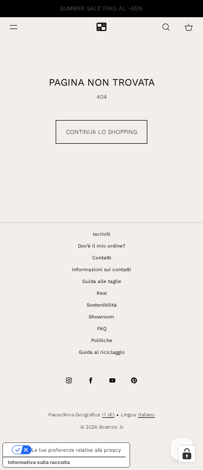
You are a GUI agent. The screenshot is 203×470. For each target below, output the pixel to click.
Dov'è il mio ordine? (101, 246)
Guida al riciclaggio (102, 352)
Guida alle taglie (101, 281)
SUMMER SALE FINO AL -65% (101, 8)
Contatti (101, 257)
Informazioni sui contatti (101, 269)
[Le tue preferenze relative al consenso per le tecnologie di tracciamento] (186, 453)
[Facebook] (91, 380)
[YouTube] (112, 380)
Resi (102, 293)
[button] (166, 26)
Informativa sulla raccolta (39, 462)
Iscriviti (101, 234)
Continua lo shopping (101, 131)
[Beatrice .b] (101, 27)
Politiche (101, 340)
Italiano (146, 414)
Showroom (101, 316)
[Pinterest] (134, 380)
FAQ (101, 328)
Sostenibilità (102, 305)
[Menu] (22, 26)
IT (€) (108, 414)
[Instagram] (69, 380)
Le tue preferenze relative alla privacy (76, 450)
